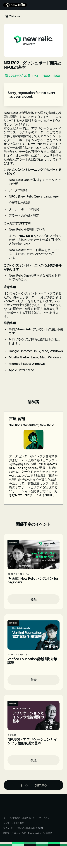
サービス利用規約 (11, 818)
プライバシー (45, 818)
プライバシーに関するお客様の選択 (20, 828)
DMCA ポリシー (29, 818)
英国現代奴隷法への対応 (14, 833)
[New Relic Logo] (15, 5)
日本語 (49, 833)
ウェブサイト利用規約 (13, 823)
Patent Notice (34, 833)
